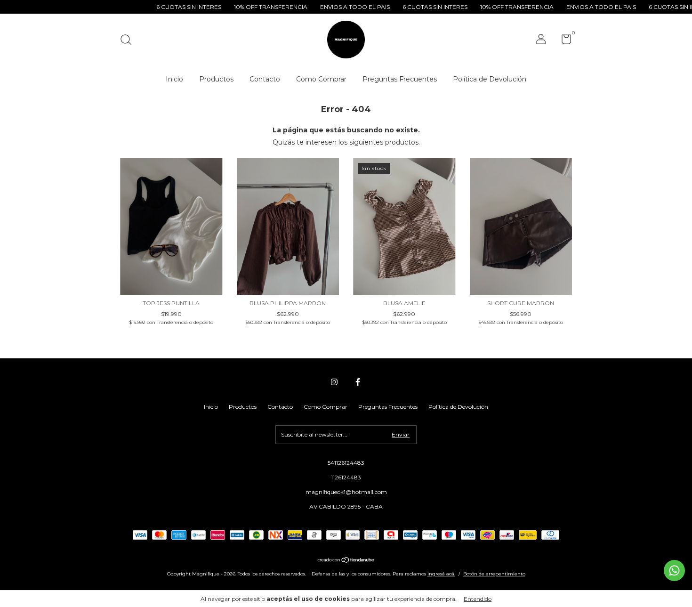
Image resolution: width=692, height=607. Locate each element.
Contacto (264, 79)
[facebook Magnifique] (358, 382)
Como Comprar (321, 79)
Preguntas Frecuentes (399, 79)
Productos (216, 79)
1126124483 (346, 477)
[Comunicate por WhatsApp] (674, 570)
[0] (563, 41)
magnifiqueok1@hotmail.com (346, 491)
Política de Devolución (489, 79)
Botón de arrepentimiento (494, 574)
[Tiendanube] (346, 561)
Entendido (477, 598)
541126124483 (346, 462)
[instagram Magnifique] (334, 382)
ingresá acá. (441, 574)
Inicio (174, 79)
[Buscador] (129, 40)
